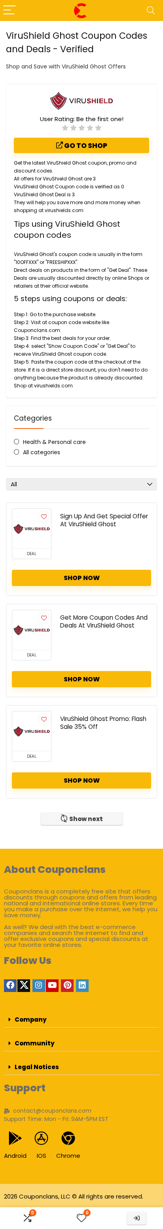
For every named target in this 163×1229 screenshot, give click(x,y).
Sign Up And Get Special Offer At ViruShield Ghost (104, 520)
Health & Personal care (54, 442)
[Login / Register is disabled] (136, 1218)
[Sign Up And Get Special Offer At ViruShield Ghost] (31, 528)
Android (15, 1155)
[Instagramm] (38, 985)
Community (35, 1043)
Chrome (68, 1155)
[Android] (15, 1138)
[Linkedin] (82, 985)
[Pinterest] (67, 985)
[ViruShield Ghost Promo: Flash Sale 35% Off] (31, 731)
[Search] (150, 10)
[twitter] (23, 985)
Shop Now (82, 577)
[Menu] (9, 10)
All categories (41, 452)
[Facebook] (10, 985)
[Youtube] (52, 985)
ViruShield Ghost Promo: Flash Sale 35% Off (103, 723)
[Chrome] (68, 1138)
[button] (81, 1020)
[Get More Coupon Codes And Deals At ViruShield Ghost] (31, 630)
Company (31, 1019)
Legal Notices (37, 1067)
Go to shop (85, 145)
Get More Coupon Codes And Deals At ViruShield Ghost (104, 621)
